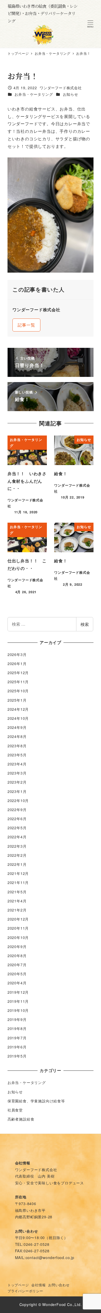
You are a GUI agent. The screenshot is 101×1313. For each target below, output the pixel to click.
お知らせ (70, 94)
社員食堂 (15, 1109)
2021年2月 (17, 910)
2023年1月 (17, 791)
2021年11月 (18, 882)
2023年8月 (17, 745)
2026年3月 (17, 654)
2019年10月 (18, 1010)
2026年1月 (17, 663)
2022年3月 (17, 846)
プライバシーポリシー (25, 1290)
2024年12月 (18, 709)
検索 (85, 624)
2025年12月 (18, 672)
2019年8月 (17, 1028)
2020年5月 (17, 973)
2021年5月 (17, 891)
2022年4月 (17, 836)
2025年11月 (18, 681)
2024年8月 (17, 736)
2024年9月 (17, 727)
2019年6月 (17, 1046)
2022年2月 (17, 855)
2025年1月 (17, 700)
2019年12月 (18, 992)
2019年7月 (17, 1037)
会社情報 (38, 1284)
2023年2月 (17, 782)
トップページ (18, 1284)
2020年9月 (17, 946)
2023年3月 (17, 773)
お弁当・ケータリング (34, 94)
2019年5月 (17, 1056)
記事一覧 (26, 325)
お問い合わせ (59, 1284)
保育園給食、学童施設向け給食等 (36, 1100)
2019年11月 (18, 1001)
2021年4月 (17, 900)
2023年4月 (17, 763)
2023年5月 (17, 754)
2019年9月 (17, 1019)
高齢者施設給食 (21, 1119)
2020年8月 (17, 955)
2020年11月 (18, 928)
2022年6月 (17, 818)
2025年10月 (18, 690)
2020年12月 (18, 919)
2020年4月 (17, 982)
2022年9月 (17, 809)
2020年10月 (18, 937)
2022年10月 (18, 800)
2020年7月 (17, 964)
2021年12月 (18, 873)
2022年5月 (17, 827)
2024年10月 (18, 718)
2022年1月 (17, 864)
